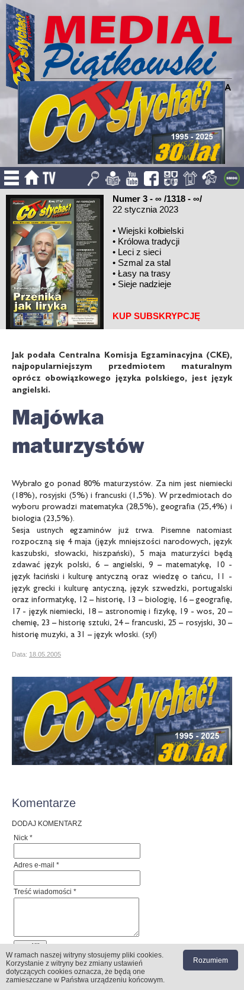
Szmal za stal (144, 263)
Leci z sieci (139, 252)
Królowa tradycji (148, 241)
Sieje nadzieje (144, 284)
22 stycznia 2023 (145, 209)
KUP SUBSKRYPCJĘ (156, 316)
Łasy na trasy (144, 273)
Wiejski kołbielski (151, 231)
